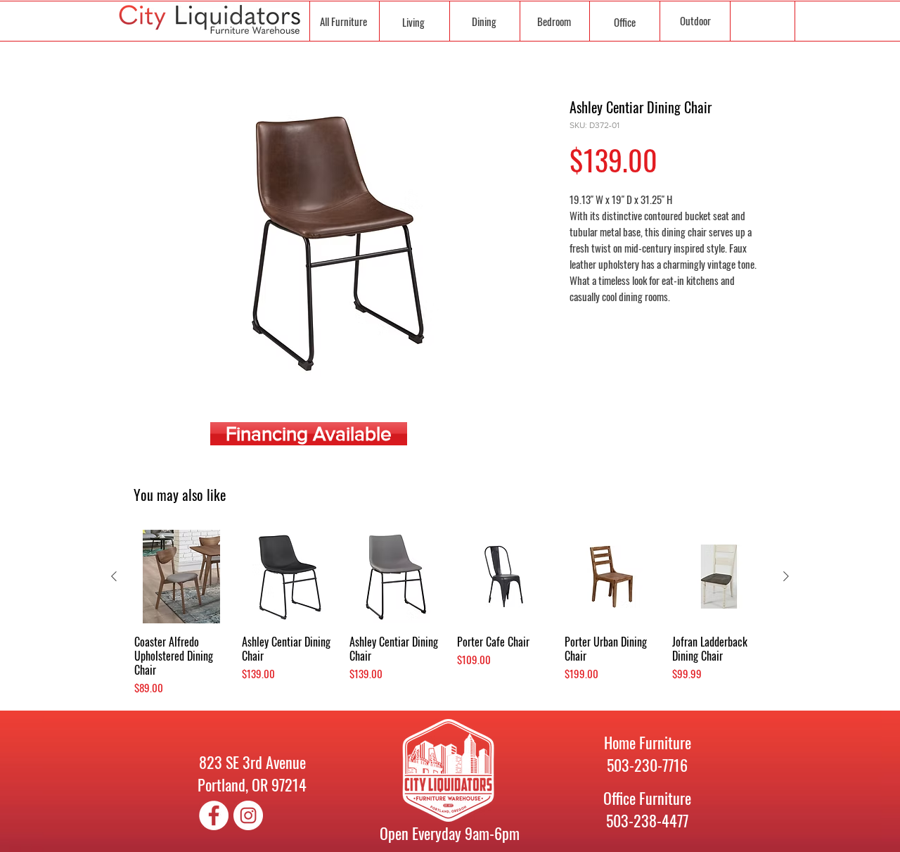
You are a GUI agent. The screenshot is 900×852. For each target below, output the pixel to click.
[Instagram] (248, 815)
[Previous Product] (113, 576)
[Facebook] (214, 815)
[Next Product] (786, 576)
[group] (450, 613)
